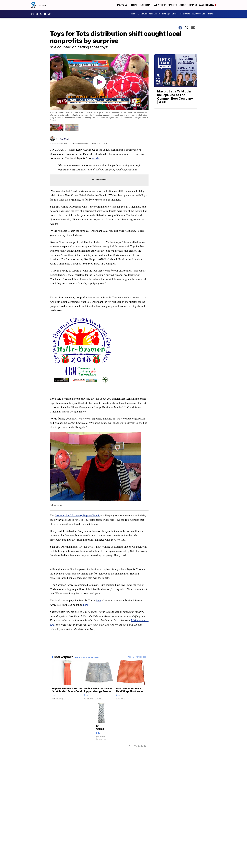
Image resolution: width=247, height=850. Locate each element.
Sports (173, 5)
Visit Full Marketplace (137, 657)
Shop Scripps (188, 5)
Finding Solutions (170, 13)
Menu (121, 5)
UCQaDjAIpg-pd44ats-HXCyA (46, 14)
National (146, 5)
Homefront (185, 13)
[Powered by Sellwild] (142, 746)
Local (134, 5)
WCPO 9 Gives (198, 13)
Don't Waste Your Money (149, 13)
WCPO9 (33, 14)
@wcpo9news (50, 14)
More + (211, 13)
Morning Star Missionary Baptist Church (77, 515)
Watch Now (207, 5)
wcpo (41, 14)
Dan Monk (65, 139)
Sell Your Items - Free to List (87, 657)
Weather (160, 5)
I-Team (132, 13)
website (96, 158)
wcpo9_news (37, 14)
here (98, 600)
